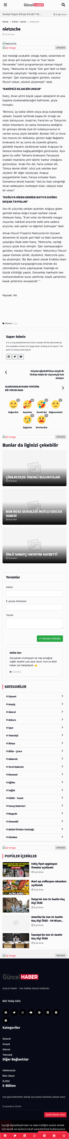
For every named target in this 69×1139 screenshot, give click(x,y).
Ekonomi (13, 774)
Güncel (12, 712)
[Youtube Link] (21, 356)
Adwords (13, 759)
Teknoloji (13, 735)
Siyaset (12, 696)
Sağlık (11, 790)
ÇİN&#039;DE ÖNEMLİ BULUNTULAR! (33, 477)
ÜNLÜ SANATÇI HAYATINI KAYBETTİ (31, 554)
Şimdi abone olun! (55, 1114)
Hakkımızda (9, 1070)
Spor (10, 728)
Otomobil (13, 821)
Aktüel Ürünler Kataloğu (21, 829)
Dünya (11, 743)
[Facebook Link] (8, 356)
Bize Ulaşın (9, 1075)
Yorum (9, 615)
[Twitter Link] (14, 356)
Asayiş (11, 704)
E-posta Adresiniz (16, 601)
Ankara (12, 720)
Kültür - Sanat (15, 798)
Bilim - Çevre (15, 751)
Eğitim (11, 782)
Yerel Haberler (16, 767)
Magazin (12, 813)
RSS (7, 1081)
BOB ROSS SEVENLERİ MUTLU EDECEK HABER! (34, 514)
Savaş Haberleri (16, 806)
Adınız (9, 587)
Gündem (12, 837)
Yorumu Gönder (51, 638)
